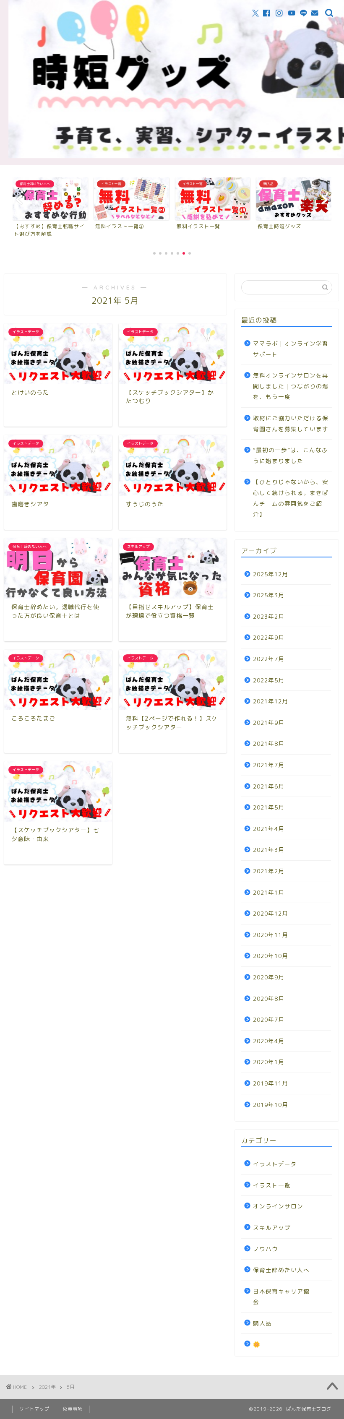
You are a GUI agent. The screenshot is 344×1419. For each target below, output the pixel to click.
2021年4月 (268, 829)
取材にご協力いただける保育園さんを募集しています (290, 423)
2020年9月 (268, 977)
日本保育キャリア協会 (281, 1296)
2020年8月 (268, 998)
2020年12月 (270, 913)
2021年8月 (268, 743)
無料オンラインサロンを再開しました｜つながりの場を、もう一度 (290, 386)
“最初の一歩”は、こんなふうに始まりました (290, 455)
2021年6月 (268, 786)
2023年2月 (268, 616)
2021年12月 (270, 701)
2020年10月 (270, 956)
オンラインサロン (278, 1206)
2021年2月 (268, 871)
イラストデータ (275, 1164)
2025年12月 (270, 574)
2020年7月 (268, 1019)
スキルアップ (272, 1228)
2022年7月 (268, 659)
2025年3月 (268, 595)
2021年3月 (268, 850)
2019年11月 (270, 1083)
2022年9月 (268, 637)
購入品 (262, 1323)
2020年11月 (270, 935)
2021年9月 (268, 722)
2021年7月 (268, 765)
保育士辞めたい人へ (281, 1270)
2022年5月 (268, 680)
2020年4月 (268, 1041)
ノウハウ (265, 1249)
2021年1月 (268, 892)
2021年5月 (268, 807)
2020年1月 (268, 1062)
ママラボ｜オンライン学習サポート (290, 348)
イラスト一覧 (272, 1185)
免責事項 (73, 1409)
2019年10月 (270, 1105)
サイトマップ (34, 1409)
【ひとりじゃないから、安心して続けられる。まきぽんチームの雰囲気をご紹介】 (290, 498)
